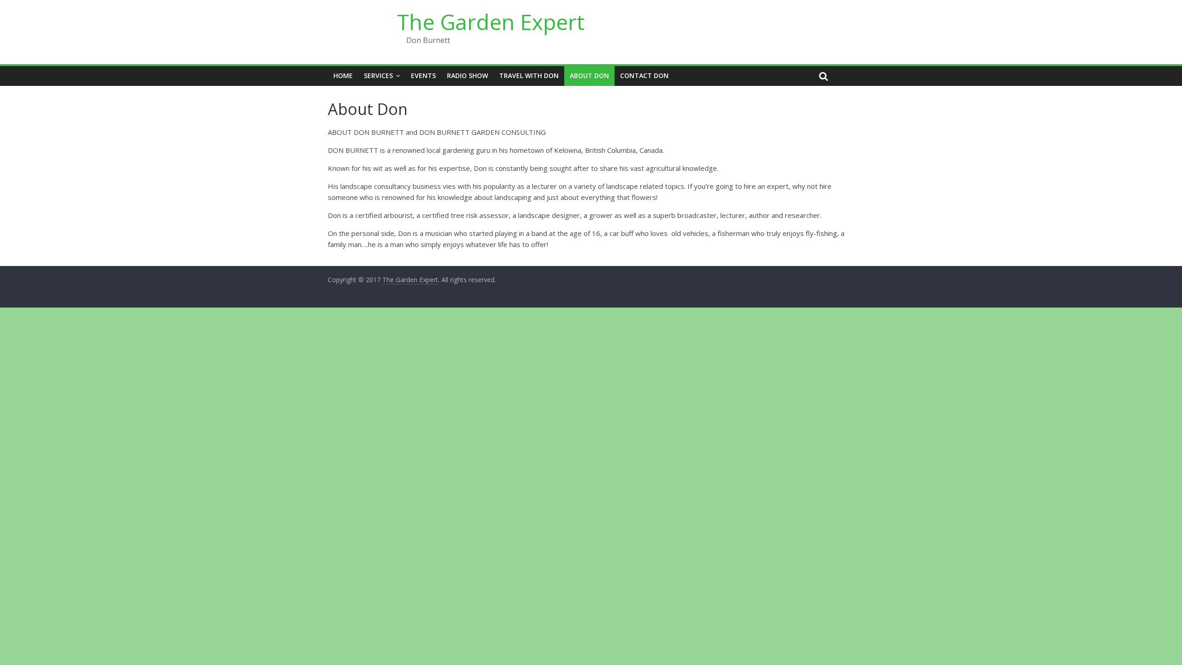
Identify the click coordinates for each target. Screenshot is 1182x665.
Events (423, 75)
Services (378, 75)
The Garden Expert (491, 21)
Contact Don (644, 75)
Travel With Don (529, 75)
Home (343, 75)
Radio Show (467, 75)
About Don (589, 75)
